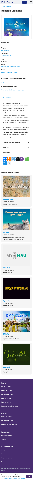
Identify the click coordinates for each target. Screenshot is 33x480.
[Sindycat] (16, 345)
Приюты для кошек (7, 394)
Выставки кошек (6, 398)
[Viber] (22, 159)
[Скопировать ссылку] (9, 163)
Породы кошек (6, 386)
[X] (18, 159)
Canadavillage (8, 199)
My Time (6, 232)
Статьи (3, 454)
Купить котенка (6, 402)
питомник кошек (6, 45)
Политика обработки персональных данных (15, 468)
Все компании (7, 6)
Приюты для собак (7, 420)
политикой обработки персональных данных (13, 478)
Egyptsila (6, 301)
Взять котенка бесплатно (9, 406)
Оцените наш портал (8, 458)
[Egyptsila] (16, 279)
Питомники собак (7, 417)
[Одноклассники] (9, 159)
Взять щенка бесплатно (9, 424)
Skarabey (6, 268)
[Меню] (31, 2)
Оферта (3, 470)
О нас (3, 450)
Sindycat (6, 367)
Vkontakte (4, 90)
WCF (2, 82)
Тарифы (3, 439)
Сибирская (5, 50)
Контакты (4, 462)
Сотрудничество (6, 435)
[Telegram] (14, 159)
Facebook (21, 90)
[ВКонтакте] (5, 159)
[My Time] (16, 210)
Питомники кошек (7, 390)
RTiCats (6, 334)
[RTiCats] (16, 312)
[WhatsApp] (27, 159)
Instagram (12, 90)
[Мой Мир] (5, 163)
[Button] (24, 2)
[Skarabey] (16, 246)
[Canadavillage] (16, 177)
